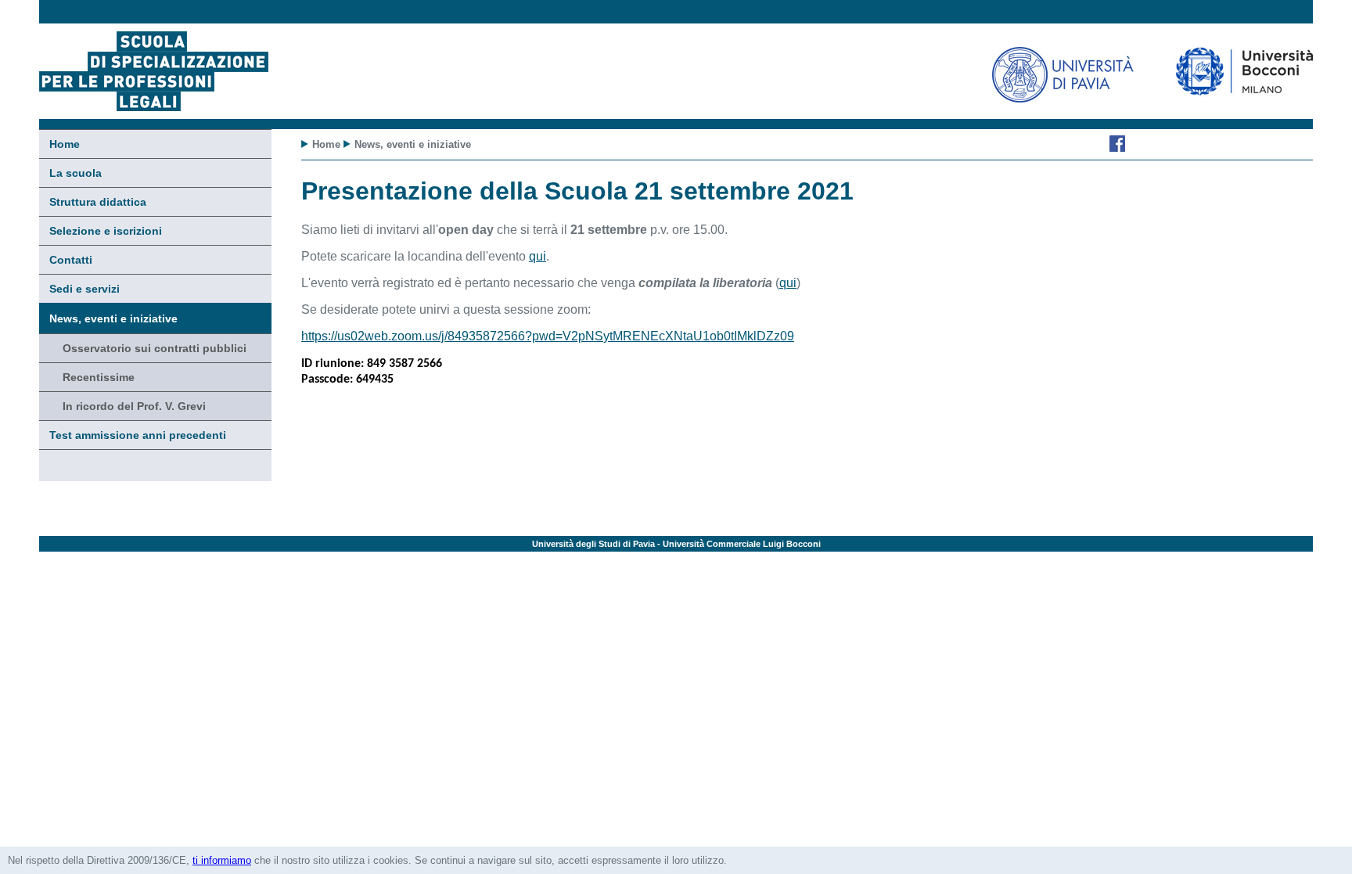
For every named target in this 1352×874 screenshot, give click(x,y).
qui (537, 256)
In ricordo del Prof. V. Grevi (134, 406)
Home (64, 144)
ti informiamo (221, 860)
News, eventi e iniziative (113, 318)
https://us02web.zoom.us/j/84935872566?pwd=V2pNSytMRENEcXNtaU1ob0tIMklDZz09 (547, 336)
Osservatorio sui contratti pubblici (154, 348)
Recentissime (99, 377)
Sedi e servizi (84, 288)
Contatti (70, 260)
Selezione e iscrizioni (105, 231)
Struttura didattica (97, 202)
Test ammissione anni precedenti (137, 435)
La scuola (75, 173)
